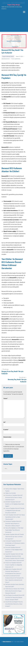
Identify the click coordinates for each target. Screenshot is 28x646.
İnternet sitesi (7, 437)
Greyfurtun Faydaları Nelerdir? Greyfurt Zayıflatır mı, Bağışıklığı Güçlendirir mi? (13, 565)
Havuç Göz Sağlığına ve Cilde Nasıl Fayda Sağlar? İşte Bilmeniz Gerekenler (14, 530)
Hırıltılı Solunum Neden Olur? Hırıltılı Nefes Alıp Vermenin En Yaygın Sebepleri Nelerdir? (14, 591)
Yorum (5, 398)
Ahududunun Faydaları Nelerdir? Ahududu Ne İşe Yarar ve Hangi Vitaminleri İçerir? (14, 497)
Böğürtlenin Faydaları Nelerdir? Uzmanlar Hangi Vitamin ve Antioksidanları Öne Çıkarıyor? (13, 571)
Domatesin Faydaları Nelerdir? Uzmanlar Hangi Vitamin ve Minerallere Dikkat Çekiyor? (13, 523)
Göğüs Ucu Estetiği (10, 493)
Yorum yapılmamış (15, 58)
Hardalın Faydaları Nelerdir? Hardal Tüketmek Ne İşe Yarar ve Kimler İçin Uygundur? (14, 536)
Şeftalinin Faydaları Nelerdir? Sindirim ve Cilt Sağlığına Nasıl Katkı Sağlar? (14, 504)
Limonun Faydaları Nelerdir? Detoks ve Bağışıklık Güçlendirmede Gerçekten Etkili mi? (14, 510)
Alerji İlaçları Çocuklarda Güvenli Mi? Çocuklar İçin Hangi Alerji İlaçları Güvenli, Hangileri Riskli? (14, 597)
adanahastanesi (5, 58)
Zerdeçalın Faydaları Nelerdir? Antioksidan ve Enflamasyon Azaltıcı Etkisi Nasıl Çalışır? (14, 543)
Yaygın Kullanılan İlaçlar (8, 56)
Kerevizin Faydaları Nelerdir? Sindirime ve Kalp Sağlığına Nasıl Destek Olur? (13, 549)
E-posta (5, 429)
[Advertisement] (14, 24)
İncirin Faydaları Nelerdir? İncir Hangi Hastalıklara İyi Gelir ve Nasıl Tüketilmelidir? (15, 517)
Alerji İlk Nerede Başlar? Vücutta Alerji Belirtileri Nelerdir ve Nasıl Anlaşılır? (14, 604)
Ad (4, 422)
